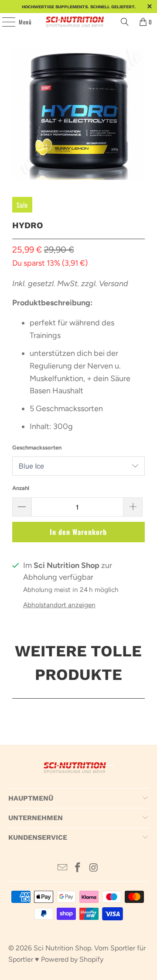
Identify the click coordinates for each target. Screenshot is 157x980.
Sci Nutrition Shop (62, 948)
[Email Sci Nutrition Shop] (62, 868)
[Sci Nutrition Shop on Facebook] (78, 868)
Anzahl (20, 488)
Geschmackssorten (36, 447)
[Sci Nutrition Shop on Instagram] (93, 868)
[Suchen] (124, 21)
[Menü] (4, 21)
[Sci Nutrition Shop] (78, 21)
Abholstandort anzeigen (59, 605)
